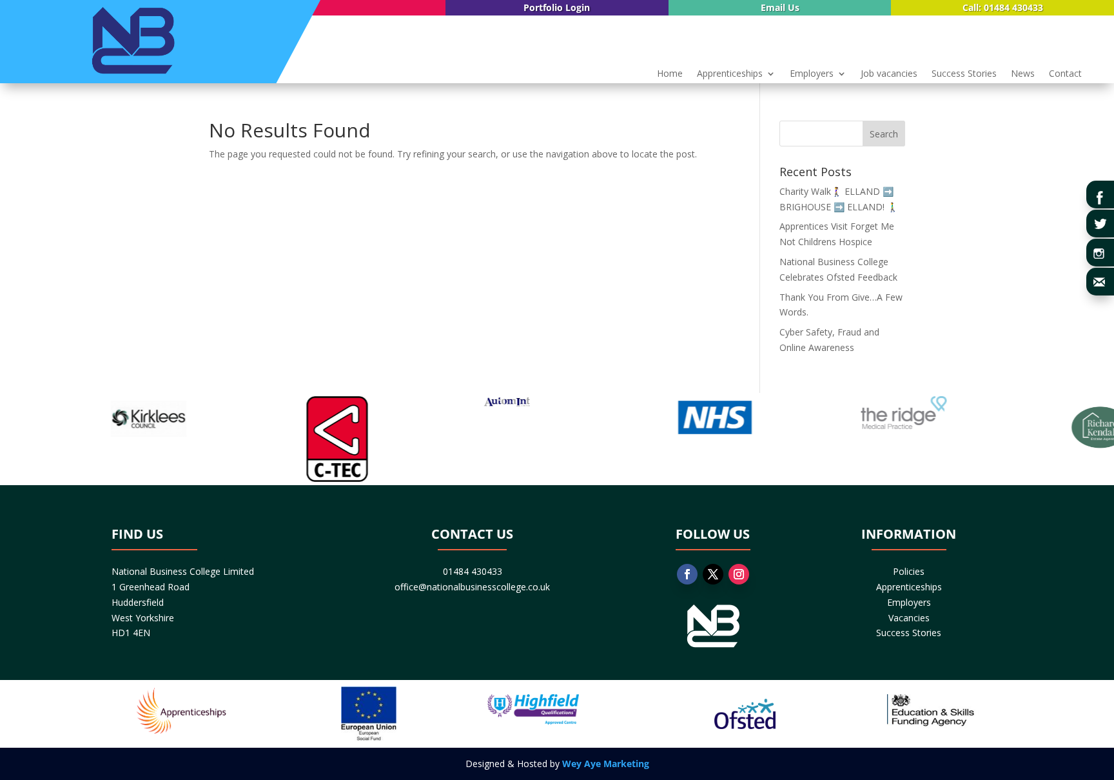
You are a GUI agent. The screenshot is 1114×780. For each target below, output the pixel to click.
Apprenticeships (730, 74)
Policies (908, 571)
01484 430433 (472, 571)
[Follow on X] (713, 574)
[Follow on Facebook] (687, 574)
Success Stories (964, 74)
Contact (1065, 74)
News (1023, 74)
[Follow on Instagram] (738, 574)
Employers (812, 74)
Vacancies (909, 618)
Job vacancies (889, 74)
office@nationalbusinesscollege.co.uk (472, 587)
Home (670, 74)
